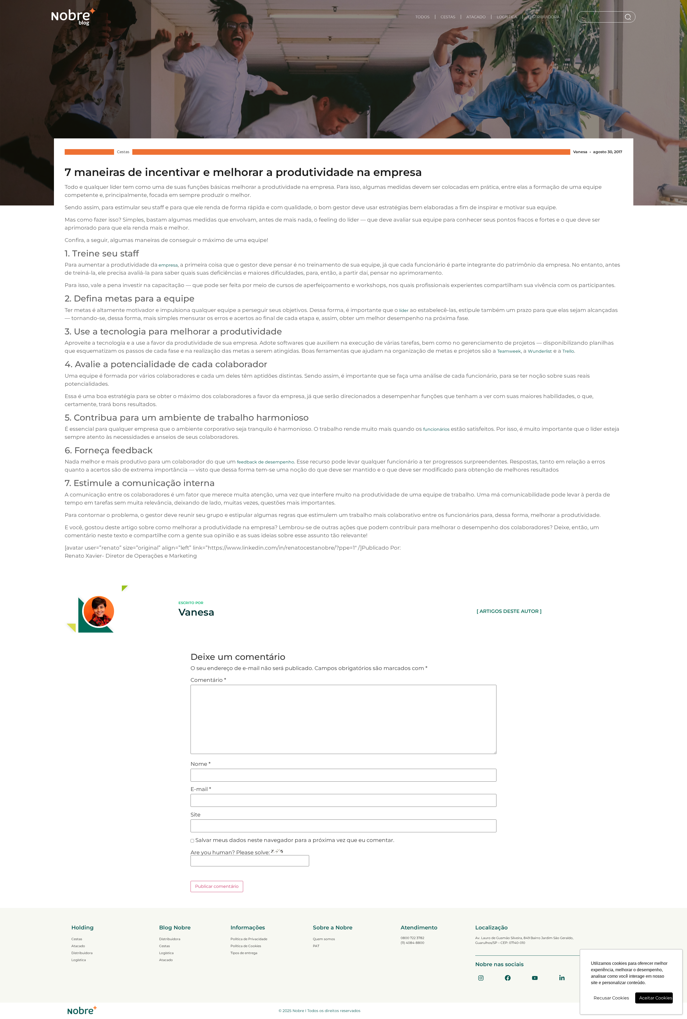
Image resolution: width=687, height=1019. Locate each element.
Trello (568, 351)
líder (403, 310)
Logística (507, 16)
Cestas (448, 16)
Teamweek (509, 351)
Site (195, 814)
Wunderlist (540, 351)
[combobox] (601, 17)
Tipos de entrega (244, 953)
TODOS (422, 16)
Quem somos (324, 939)
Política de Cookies (246, 946)
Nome (201, 764)
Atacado (476, 16)
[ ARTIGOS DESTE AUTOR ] (509, 611)
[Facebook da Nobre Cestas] (508, 978)
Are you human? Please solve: (231, 852)
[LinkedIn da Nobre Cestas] (562, 978)
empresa (168, 265)
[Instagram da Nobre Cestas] (481, 978)
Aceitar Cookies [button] (655, 997)
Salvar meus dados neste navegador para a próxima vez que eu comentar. (294, 840)
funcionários (436, 429)
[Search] (629, 17)
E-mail (201, 789)
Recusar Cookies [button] (611, 997)
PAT (316, 946)
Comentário (208, 680)
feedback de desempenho (265, 462)
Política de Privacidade (249, 939)
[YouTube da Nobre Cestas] (535, 978)
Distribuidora (544, 16)
